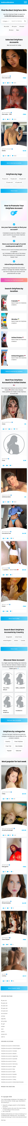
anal (2, 1029)
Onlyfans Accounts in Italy (8, 1069)
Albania (4, 644)
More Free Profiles (14, 618)
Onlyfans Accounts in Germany (9, 1064)
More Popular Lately (14, 988)
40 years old (18, 182)
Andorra (17, 644)
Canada (23, 640)
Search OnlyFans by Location (14, 371)
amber (3, 1026)
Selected (18, 751)
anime (2, 1031)
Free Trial (8, 746)
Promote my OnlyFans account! (14, 280)
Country (7, 741)
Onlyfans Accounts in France (8, 1061)
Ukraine (16, 640)
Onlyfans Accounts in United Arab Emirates (12, 1082)
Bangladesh (9, 637)
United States (18, 637)
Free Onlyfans (18, 741)
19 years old (14, 179)
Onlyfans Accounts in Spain (8, 1071)
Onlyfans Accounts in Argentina (9, 1056)
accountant (7, 186)
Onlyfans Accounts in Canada (9, 1051)
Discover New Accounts (14, 720)
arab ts (3, 1037)
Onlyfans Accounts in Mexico (8, 1077)
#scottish (6, 26)
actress (15, 186)
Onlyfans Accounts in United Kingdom (11, 1048)
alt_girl (3, 1024)
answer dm (4, 1034)
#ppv (17, 30)
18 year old (5, 179)
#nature (11, 30)
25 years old (9, 182)
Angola (24, 644)
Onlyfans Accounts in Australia (9, 1058)
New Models (18, 746)
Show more (14, 191)
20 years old (22, 179)
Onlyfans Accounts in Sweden (9, 1074)
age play (22, 186)
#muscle (14, 26)
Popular (9, 751)
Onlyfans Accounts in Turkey (8, 1079)
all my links (4, 1021)
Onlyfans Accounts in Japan (8, 1066)
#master (21, 26)
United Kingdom (7, 640)
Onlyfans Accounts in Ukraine (8, 1053)
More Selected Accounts (14, 163)
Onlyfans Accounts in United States (10, 1046)
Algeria (10, 644)
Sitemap (3, 1120)
